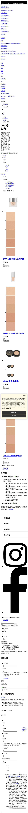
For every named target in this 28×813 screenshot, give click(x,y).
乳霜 (2, 73)
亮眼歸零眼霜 (4, 46)
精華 (2, 68)
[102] (10, 238)
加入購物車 (6, 266)
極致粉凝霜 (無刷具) (11, 381)
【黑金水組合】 (5, 26)
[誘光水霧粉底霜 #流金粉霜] (13, 211)
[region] (14, 406)
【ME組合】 (4, 28)
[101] (10, 229)
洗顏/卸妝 (3, 79)
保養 (2, 63)
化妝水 (2, 65)
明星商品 (3, 34)
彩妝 (2, 81)
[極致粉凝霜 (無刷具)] (13, 360)
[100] (10, 220)
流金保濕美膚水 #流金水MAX (8, 51)
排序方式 (3, 174)
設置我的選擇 (13, 412)
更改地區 (5, 620)
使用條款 (11, 776)
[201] (10, 255)
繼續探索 (24, 395)
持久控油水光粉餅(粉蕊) (12, 456)
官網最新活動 (4, 6)
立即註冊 (3, 697)
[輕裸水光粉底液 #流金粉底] (13, 286)
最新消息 (3, 86)
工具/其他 (3, 84)
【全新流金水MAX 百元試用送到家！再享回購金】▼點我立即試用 (14, 3)
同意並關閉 (14, 415)
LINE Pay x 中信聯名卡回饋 (7, 96)
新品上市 (3, 38)
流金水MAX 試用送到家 (7, 10)
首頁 (4, 117)
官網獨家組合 (4, 13)
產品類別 (3, 59)
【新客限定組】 (5, 18)
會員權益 (3, 88)
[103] (10, 247)
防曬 (2, 76)
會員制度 (3, 91)
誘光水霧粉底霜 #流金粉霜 (13, 259)
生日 (4, 762)
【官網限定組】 (5, 21)
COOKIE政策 (8, 408)
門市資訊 (3, 99)
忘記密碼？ (6, 678)
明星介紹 (3, 56)
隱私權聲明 (18, 776)
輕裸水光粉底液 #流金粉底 (13, 333)
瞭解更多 (11, 509)
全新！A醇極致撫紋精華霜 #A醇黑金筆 (10, 43)
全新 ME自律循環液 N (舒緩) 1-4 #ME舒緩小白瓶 (13, 53)
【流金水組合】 (5, 23)
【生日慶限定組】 (5, 15)
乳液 (2, 71)
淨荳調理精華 (4, 48)
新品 (2, 40)
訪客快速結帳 (4, 641)
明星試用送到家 (5, 7)
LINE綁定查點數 (5, 93)
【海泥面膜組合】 (5, 31)
